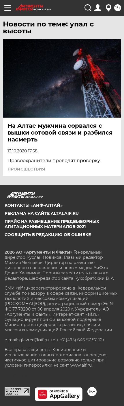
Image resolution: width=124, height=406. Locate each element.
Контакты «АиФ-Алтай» (34, 205)
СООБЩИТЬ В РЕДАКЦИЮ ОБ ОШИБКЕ (48, 234)
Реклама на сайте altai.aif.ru (42, 213)
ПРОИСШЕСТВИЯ (26, 169)
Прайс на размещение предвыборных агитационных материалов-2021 (52, 224)
